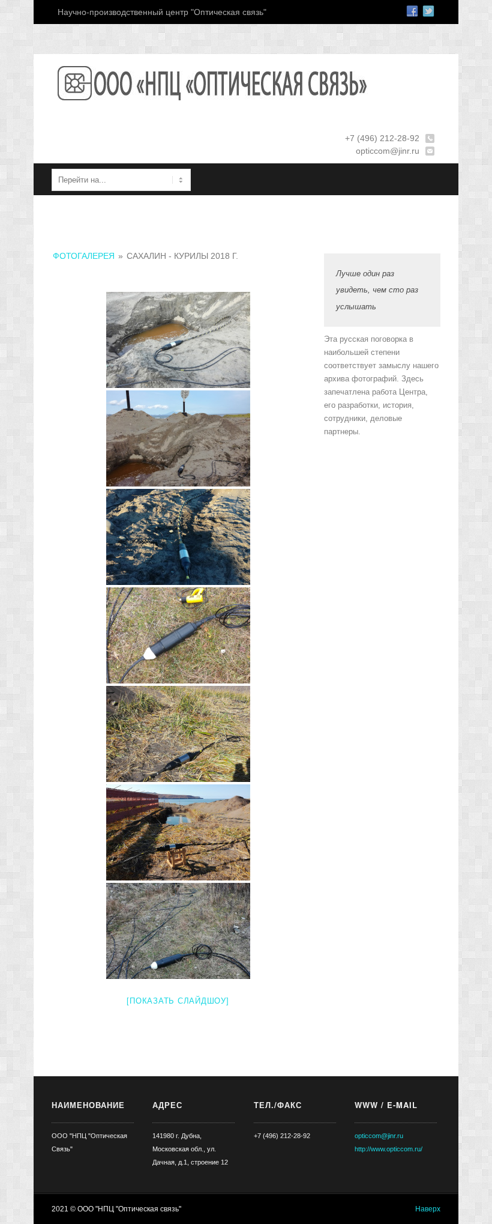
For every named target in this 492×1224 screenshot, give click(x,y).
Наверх (427, 1209)
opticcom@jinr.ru (379, 1135)
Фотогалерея (84, 256)
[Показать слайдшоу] (178, 1000)
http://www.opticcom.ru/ (388, 1149)
